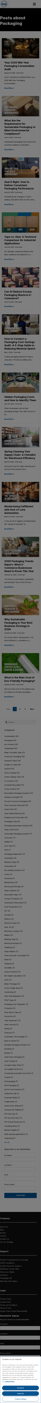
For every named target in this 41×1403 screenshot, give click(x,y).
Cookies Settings (20, 1399)
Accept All (20, 1388)
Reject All (20, 1393)
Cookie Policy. (10, 1381)
